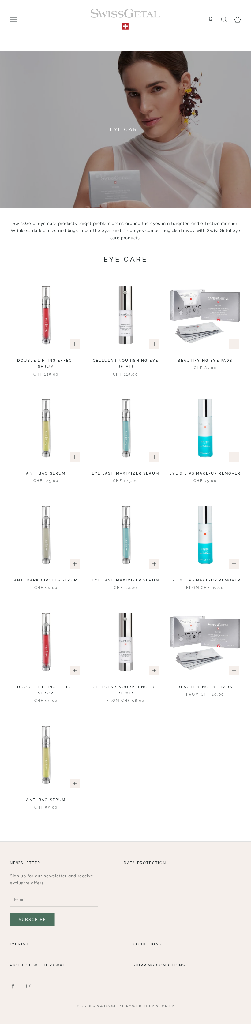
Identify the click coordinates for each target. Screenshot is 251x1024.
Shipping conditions (159, 965)
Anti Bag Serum (46, 473)
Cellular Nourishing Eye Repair (125, 363)
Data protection (145, 863)
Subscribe (32, 919)
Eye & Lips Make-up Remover (205, 473)
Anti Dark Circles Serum (46, 580)
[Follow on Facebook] (13, 986)
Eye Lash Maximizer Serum (125, 473)
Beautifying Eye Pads (205, 360)
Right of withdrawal (38, 965)
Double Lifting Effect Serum (46, 363)
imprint (19, 944)
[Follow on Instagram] (29, 986)
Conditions (147, 944)
